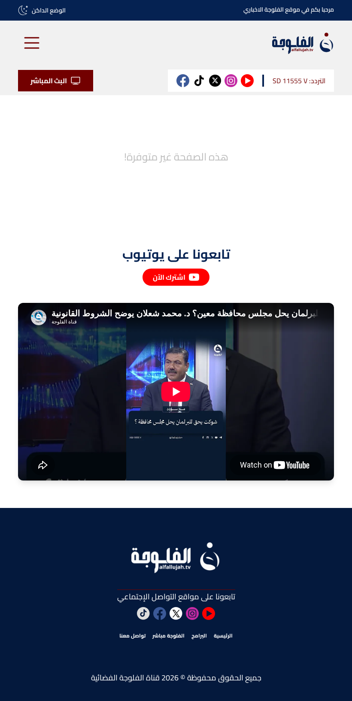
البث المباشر (48, 80)
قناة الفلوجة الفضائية (125, 678)
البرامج (199, 635)
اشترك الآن (169, 277)
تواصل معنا (132, 635)
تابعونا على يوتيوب (176, 254)
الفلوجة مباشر (168, 635)
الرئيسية (223, 635)
